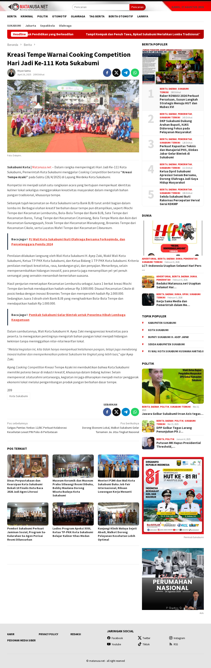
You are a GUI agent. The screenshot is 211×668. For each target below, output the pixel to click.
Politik (164, 406)
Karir (10, 634)
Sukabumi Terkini (170, 117)
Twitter (146, 638)
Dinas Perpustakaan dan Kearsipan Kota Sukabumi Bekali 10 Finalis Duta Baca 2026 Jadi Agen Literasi (25, 486)
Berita (164, 88)
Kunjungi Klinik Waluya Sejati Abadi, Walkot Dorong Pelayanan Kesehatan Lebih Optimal (117, 534)
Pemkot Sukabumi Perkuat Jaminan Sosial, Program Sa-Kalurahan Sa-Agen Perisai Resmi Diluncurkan (26, 534)
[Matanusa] (27, 6)
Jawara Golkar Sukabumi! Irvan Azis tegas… (172, 414)
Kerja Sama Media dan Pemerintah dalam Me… (173, 303)
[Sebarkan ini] (107, 73)
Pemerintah (185, 114)
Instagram (179, 638)
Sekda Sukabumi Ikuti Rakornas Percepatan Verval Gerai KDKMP (180, 200)
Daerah (173, 88)
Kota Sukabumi (18, 396)
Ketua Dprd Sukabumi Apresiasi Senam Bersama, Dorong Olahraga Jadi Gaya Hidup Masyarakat (179, 177)
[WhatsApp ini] (135, 73)
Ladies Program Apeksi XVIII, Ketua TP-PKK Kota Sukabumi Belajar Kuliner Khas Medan (73, 532)
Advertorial (149, 258)
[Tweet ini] (116, 73)
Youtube (116, 644)
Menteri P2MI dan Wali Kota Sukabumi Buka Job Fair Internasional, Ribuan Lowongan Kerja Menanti (116, 486)
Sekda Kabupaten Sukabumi (166, 344)
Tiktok (146, 644)
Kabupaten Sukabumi (162, 323)
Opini (185, 294)
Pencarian (137, 7)
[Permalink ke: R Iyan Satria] (11, 72)
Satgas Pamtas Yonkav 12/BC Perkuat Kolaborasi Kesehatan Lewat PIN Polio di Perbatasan (37, 427)
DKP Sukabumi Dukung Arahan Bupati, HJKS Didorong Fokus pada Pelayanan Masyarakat (176, 126)
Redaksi (75, 634)
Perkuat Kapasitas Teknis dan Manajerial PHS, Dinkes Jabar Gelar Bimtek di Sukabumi (179, 151)
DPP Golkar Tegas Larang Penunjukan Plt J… (174, 429)
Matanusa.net (42, 167)
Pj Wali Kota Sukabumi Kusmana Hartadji (176, 351)
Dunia (179, 258)
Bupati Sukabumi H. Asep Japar (168, 337)
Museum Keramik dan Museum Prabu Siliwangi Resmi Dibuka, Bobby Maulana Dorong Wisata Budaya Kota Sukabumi (73, 488)
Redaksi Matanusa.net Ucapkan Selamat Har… (178, 285)
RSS (176, 644)
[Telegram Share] (126, 73)
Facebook (117, 638)
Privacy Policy (48, 634)
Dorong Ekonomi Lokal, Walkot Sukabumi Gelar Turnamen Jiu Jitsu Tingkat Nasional (110, 427)
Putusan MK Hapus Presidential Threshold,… (178, 444)
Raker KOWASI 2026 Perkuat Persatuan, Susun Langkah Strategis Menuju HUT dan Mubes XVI (179, 101)
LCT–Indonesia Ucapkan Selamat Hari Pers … (171, 267)
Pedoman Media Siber (21, 640)
